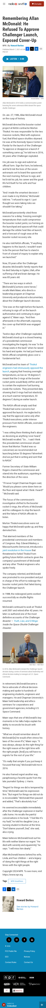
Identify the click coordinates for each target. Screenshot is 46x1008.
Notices (27, 957)
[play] (3, 1004)
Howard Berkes (17, 45)
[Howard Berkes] (8, 904)
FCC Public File (11, 951)
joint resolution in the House (17, 550)
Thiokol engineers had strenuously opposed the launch (23, 368)
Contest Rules (10, 962)
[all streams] (42, 1005)
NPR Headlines (17, 881)
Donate (37, 4)
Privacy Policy (29, 951)
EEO (6, 957)
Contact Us (28, 962)
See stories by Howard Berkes (27, 907)
